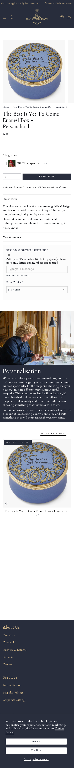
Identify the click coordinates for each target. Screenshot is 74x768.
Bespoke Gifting (13, 693)
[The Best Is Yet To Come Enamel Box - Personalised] (37, 473)
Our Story (9, 635)
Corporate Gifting (14, 700)
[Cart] (69, 17)
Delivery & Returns (15, 650)
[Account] (62, 17)
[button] (12, 17)
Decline (36, 750)
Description (10, 199)
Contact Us (10, 642)
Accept (36, 741)
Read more (11, 228)
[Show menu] (4, 17)
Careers (7, 664)
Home (6, 107)
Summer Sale (53, 3)
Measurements (12, 237)
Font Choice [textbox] (14, 282)
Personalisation (12, 685)
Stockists (8, 657)
